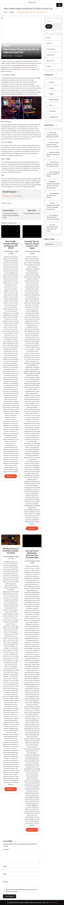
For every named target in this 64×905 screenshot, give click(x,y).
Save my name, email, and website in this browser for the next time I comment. (21, 890)
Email (5, 874)
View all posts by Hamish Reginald (12, 196)
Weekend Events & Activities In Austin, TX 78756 (11, 550)
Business (6, 45)
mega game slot (25, 69)
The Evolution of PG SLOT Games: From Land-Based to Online (11, 214)
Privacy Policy (50, 49)
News (50, 105)
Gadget (51, 94)
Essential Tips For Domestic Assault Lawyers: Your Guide (32, 244)
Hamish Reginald (9, 251)
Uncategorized (53, 117)
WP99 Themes (53, 902)
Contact (48, 66)
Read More (10, 476)
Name (5, 866)
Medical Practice (54, 99)
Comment (6, 849)
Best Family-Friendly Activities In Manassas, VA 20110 (10, 244)
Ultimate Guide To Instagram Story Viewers (53, 195)
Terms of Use (50, 60)
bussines (51, 88)
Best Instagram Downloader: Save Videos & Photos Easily (53, 217)
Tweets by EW (49, 244)
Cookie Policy (50, 55)
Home (48, 37)
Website (5, 882)
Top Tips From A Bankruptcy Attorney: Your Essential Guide (32, 554)
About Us (49, 43)
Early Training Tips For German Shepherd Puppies (53, 174)
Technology (52, 111)
